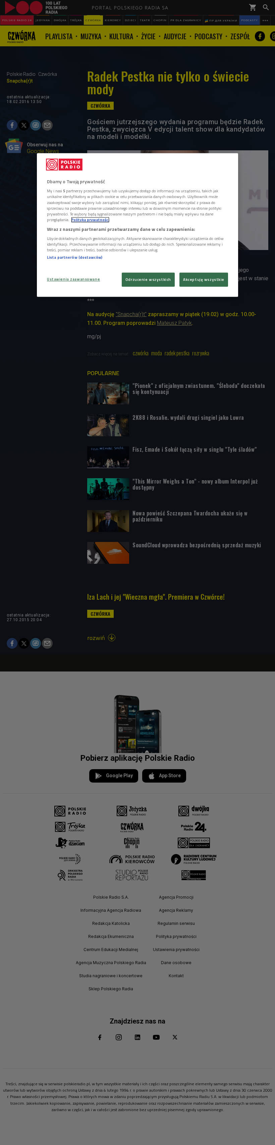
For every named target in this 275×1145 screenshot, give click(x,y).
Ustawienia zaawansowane (73, 279)
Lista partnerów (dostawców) (74, 257)
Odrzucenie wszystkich (148, 279)
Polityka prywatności (90, 219)
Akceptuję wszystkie (203, 279)
